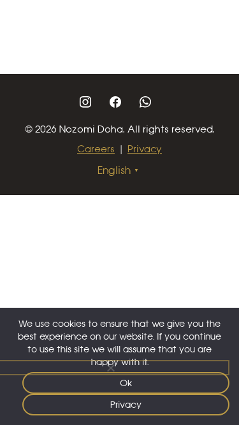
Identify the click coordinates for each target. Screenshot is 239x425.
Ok (126, 383)
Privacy (144, 149)
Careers (96, 149)
